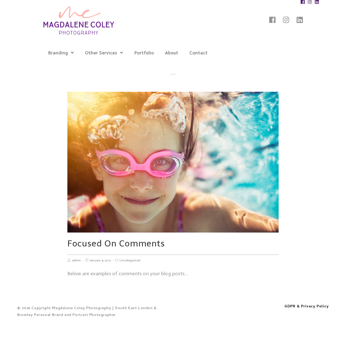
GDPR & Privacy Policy (306, 307)
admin (76, 260)
